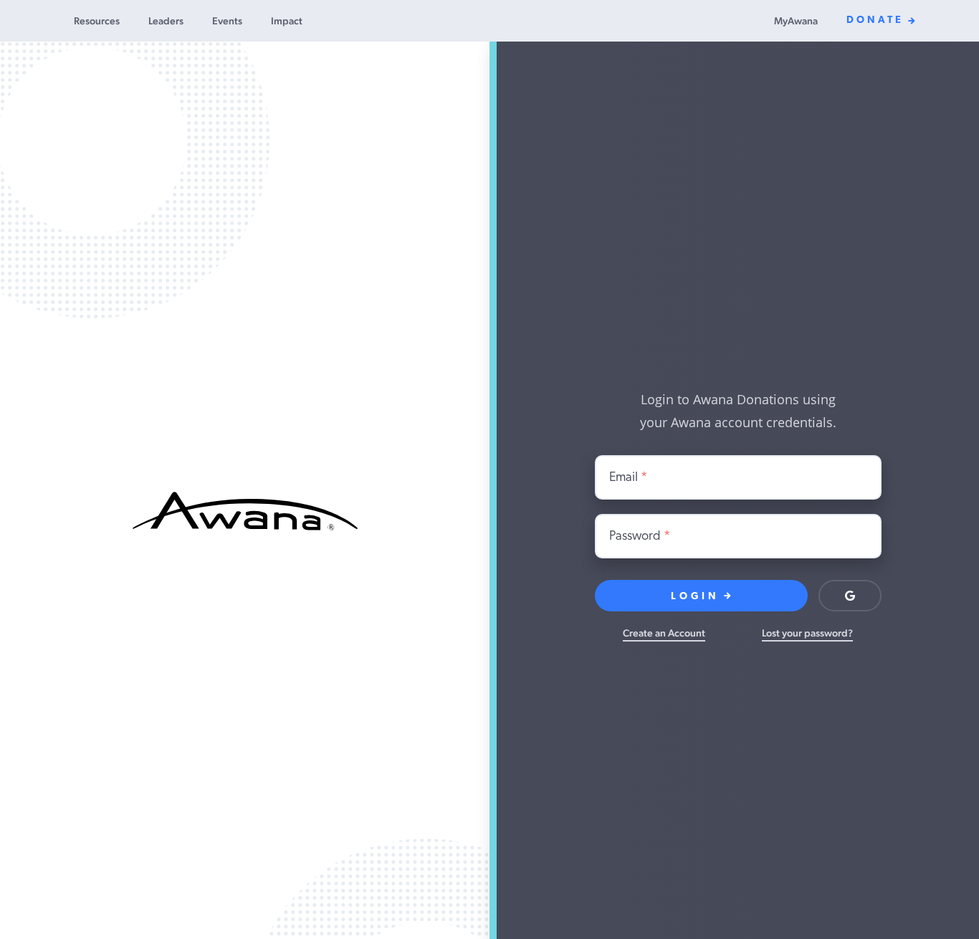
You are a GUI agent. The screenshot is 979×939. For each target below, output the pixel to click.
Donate (875, 20)
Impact (286, 21)
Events (227, 21)
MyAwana (796, 21)
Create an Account (664, 633)
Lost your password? (807, 633)
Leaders (165, 21)
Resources (97, 21)
